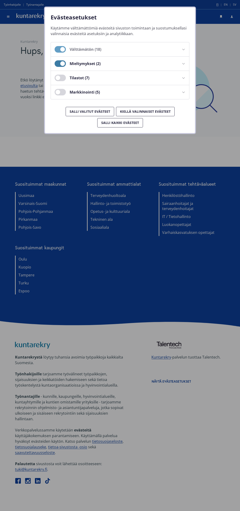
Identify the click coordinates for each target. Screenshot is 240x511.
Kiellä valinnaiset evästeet (145, 111)
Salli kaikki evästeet (120, 122)
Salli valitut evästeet (90, 111)
